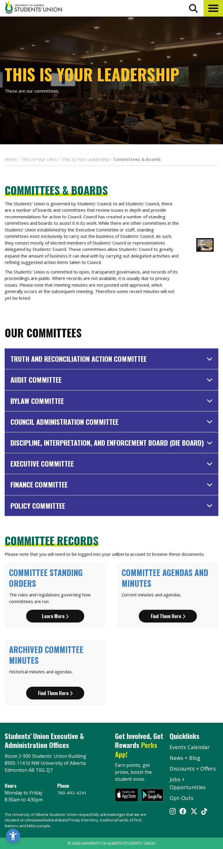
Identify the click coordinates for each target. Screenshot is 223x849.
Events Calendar (190, 747)
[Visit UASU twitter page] (193, 812)
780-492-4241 (72, 793)
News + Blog (185, 757)
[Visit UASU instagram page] (173, 812)
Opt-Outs (181, 797)
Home (11, 159)
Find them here (166, 616)
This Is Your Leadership (85, 159)
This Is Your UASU (39, 159)
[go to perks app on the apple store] (126, 795)
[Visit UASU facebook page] (182, 812)
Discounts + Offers (193, 768)
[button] (213, 8)
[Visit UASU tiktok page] (204, 812)
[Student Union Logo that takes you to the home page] (34, 8)
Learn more (54, 616)
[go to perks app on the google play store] (152, 795)
